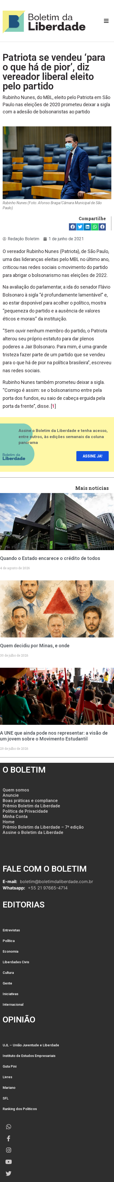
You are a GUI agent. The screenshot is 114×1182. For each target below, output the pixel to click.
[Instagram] (8, 1150)
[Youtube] (8, 1162)
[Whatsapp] (8, 1127)
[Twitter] (8, 1173)
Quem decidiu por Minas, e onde (34, 645)
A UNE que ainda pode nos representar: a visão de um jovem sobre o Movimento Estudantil (54, 736)
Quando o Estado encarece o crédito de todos (50, 558)
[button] (72, 226)
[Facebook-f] (8, 1138)
